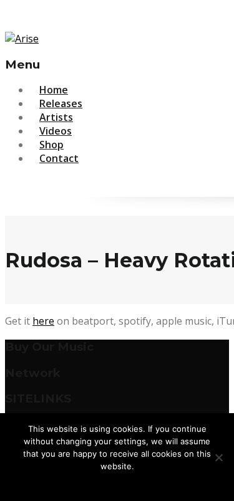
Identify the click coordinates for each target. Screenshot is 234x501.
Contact (59, 158)
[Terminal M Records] (22, 38)
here (43, 321)
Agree (117, 482)
